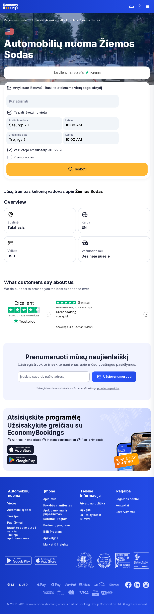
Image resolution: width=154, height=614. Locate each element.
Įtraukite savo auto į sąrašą (21, 529)
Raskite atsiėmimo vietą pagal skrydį (73, 88)
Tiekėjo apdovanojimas (18, 536)
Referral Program (55, 518)
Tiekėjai (13, 516)
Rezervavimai (125, 511)
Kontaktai (122, 505)
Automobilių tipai (19, 509)
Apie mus (49, 499)
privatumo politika (108, 388)
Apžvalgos (50, 538)
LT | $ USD (19, 584)
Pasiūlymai (15, 522)
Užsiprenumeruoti (117, 376)
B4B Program (52, 531)
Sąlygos (85, 509)
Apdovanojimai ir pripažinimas (55, 512)
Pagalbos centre (127, 499)
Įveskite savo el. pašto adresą (42, 376)
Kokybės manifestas (57, 505)
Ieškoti (81, 169)
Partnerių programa (57, 525)
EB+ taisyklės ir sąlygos (90, 516)
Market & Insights (55, 544)
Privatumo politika (92, 503)
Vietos (11, 503)
